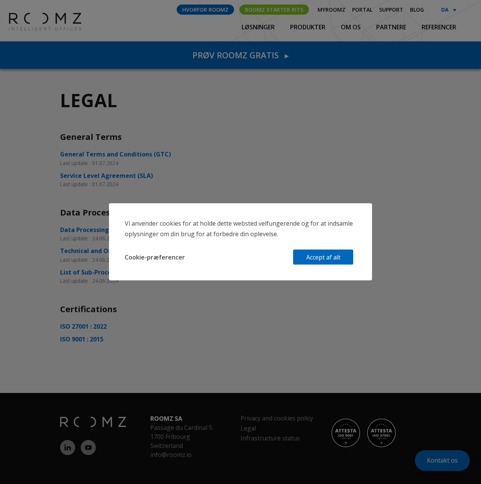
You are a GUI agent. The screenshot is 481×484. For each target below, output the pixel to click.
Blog (417, 9)
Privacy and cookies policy (276, 418)
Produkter (308, 27)
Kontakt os (442, 460)
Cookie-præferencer (155, 257)
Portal (362, 9)
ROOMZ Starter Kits (274, 9)
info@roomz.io (171, 455)
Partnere (392, 27)
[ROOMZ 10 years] (32, 21)
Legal (248, 428)
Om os (351, 27)
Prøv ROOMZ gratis (240, 55)
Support (391, 9)
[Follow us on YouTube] (91, 447)
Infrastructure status (270, 438)
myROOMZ (331, 9)
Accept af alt (323, 257)
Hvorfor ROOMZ (205, 9)
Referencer (439, 27)
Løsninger (259, 27)
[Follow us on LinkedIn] (70, 447)
